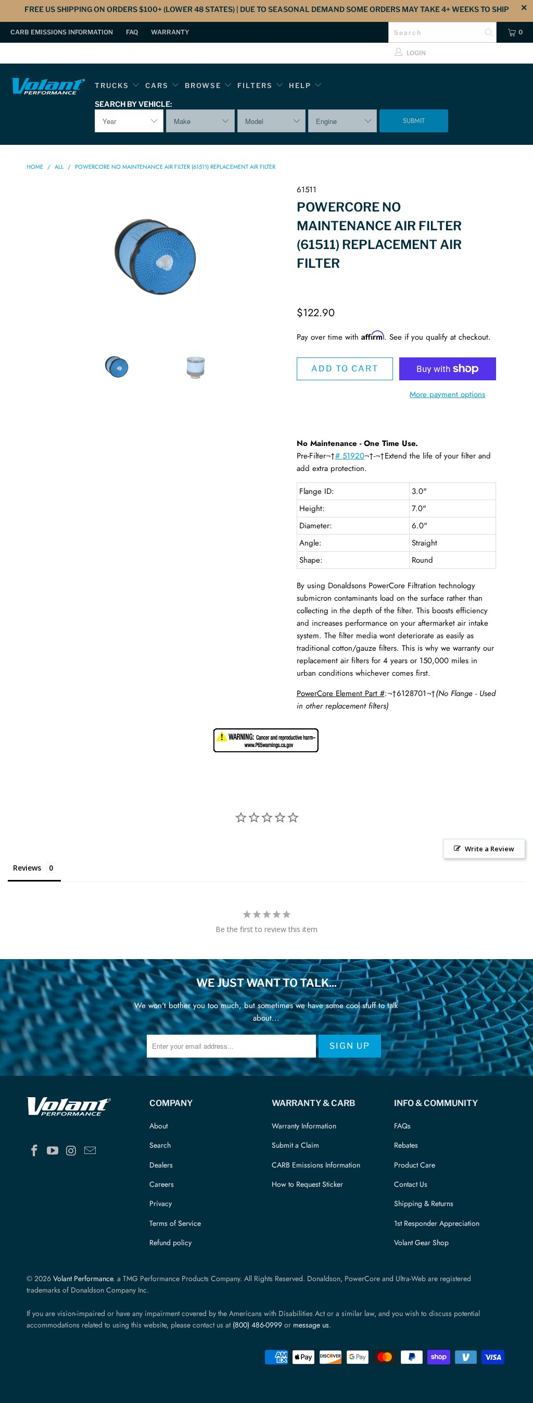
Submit (414, 121)
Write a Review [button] (489, 848)
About (158, 1126)
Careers (161, 1184)
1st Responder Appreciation (436, 1223)
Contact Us (410, 1184)
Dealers (161, 1165)
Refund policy (170, 1242)
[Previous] (40, 256)
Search (160, 1145)
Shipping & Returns (423, 1203)
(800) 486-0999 (257, 1325)
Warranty (170, 32)
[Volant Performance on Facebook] (34, 1151)
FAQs (402, 1126)
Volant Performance (83, 1278)
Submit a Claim (295, 1145)
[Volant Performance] (47, 88)
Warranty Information (304, 1126)
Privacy (160, 1203)
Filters (256, 85)
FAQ (132, 32)
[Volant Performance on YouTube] (53, 1151)
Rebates (406, 1145)
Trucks (112, 85)
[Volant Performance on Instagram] (72, 1151)
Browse (203, 85)
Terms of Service (175, 1223)
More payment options (447, 394)
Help (300, 85)
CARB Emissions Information (61, 32)
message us (311, 1325)
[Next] (272, 256)
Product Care (414, 1165)
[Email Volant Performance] (90, 1151)
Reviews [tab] (27, 868)
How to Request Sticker (307, 1184)
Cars (157, 85)
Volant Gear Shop (421, 1242)
